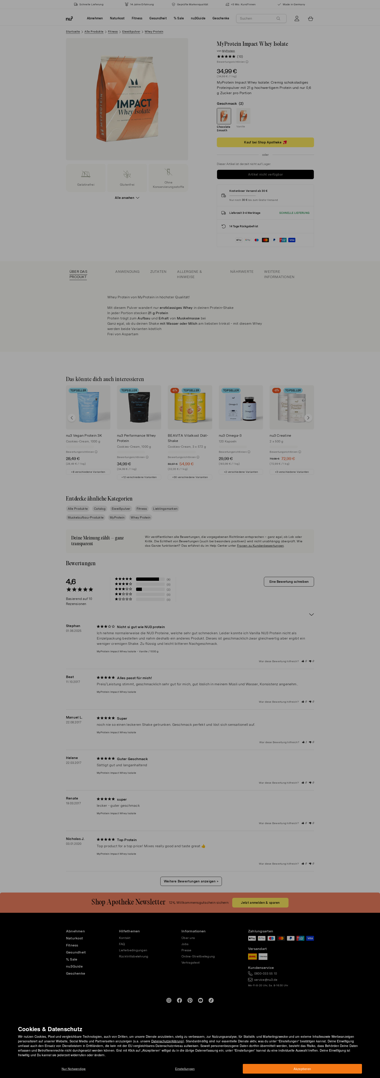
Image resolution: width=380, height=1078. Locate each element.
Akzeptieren (302, 1069)
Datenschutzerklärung (167, 1041)
